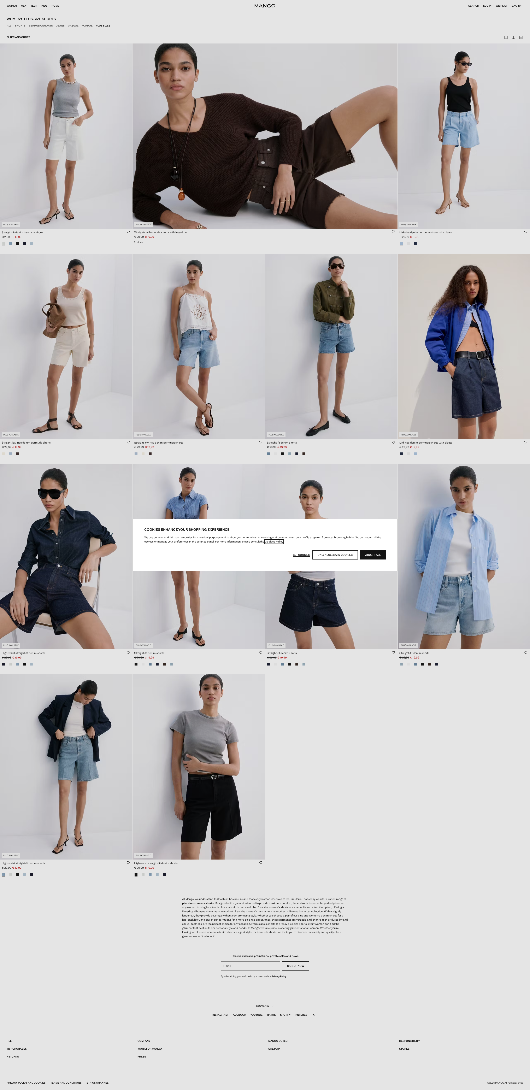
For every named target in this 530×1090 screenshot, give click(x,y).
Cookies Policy (274, 541)
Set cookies (301, 555)
